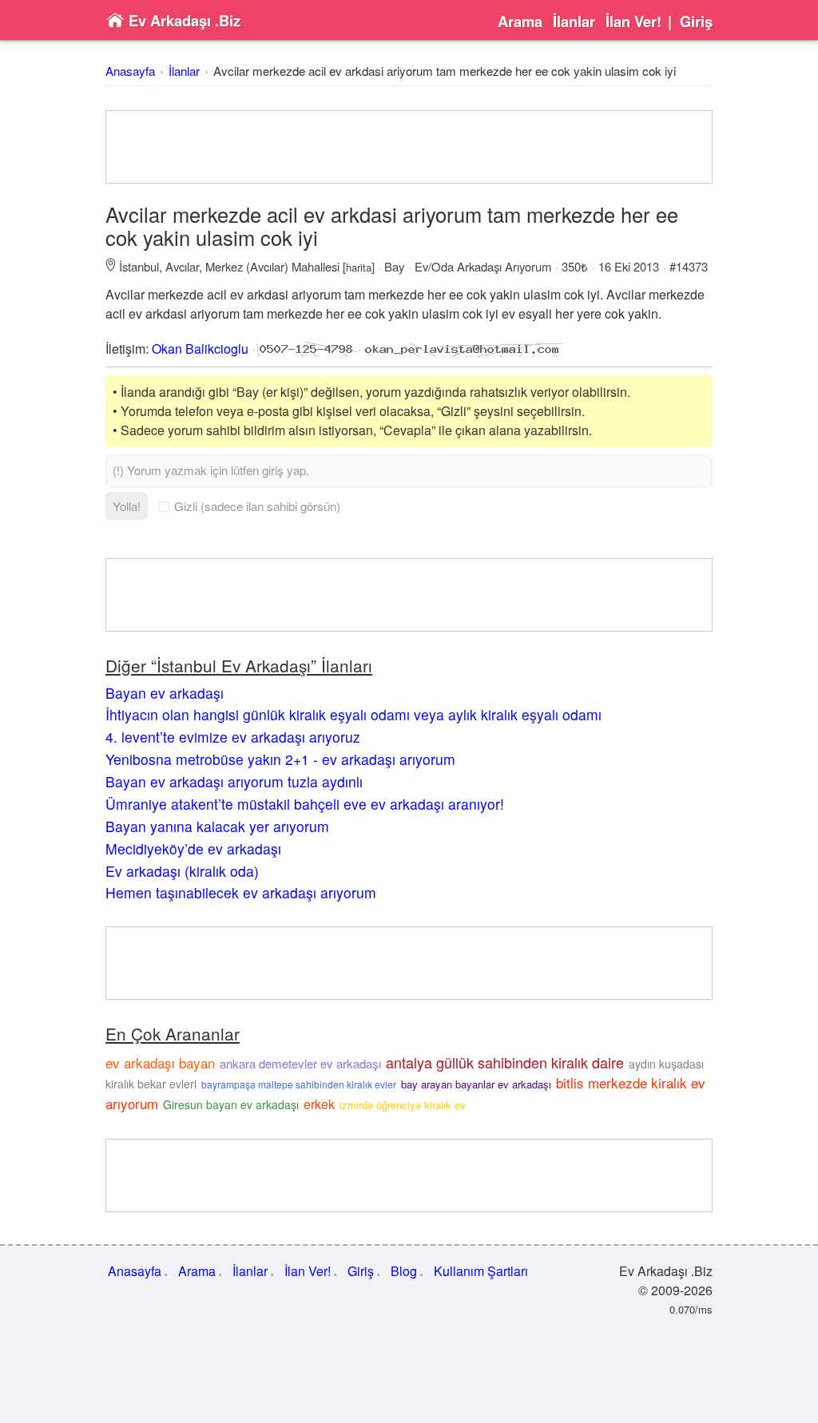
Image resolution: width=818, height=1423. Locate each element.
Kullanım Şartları (481, 1271)
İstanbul (139, 266)
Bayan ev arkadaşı (164, 693)
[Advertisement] (409, 147)
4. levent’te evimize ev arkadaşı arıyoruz (232, 737)
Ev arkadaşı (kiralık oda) (182, 871)
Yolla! (127, 505)
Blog (404, 1271)
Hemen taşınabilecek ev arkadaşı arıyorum (240, 892)
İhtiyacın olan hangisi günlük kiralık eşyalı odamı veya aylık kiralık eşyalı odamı (353, 714)
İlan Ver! (633, 21)
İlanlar (574, 21)
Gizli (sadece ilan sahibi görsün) (257, 505)
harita (358, 267)
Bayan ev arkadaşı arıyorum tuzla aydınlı (234, 781)
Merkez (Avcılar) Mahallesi (272, 266)
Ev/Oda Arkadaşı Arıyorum (483, 266)
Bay (394, 266)
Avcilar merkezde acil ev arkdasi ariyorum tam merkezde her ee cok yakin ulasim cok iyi (444, 70)
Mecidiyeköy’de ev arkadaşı (193, 848)
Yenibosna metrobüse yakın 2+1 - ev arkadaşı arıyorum (280, 759)
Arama (520, 21)
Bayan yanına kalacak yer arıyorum (217, 826)
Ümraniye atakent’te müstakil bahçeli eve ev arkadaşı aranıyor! (304, 804)
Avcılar (182, 266)
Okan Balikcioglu (200, 348)
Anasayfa (130, 70)
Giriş (696, 21)
